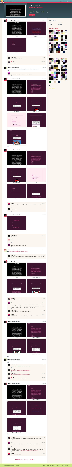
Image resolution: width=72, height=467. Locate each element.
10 (24, 460)
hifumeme (13, 239)
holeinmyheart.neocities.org (36, 7)
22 (32, 460)
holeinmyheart (11, 20)
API (56, 465)
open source (10, 465)
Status (58, 465)
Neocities (5, 465)
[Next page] (34, 460)
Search (11, 1)
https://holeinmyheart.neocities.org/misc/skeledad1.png (20, 366)
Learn (19, 1)
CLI (51, 465)
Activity (15, 1)
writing (53, 88)
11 (26, 460)
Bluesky (18, 465)
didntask (13, 61)
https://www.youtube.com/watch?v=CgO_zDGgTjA (18, 251)
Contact (66, 465)
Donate (48, 465)
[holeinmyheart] (5, 20)
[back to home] (2, 1)
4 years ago (44, 20)
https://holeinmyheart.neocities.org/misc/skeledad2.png (20, 370)
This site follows (54, 28)
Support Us (23, 1)
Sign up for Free (62, 1)
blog (50, 88)
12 (27, 460)
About (44, 465)
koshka (17, 67)
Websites (6, 1)
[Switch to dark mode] (71, 1)
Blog (53, 465)
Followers (52, 56)
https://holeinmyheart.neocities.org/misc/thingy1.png (30, 450)
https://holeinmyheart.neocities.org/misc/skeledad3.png (20, 374)
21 (30, 460)
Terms (62, 465)
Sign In (67, 1)
